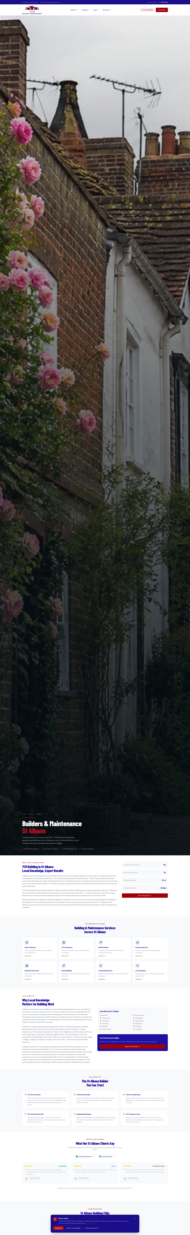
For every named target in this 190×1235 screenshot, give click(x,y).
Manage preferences (91, 1228)
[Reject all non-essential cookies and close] (135, 1218)
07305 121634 (164, 2)
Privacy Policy (90, 1223)
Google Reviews (106, 1156)
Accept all (58, 1228)
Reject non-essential (73, 1228)
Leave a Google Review (107, 1193)
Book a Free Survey (131, 1046)
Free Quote (162, 10)
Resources (106, 10)
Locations (84, 10)
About (95, 10)
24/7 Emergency (148, 10)
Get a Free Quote (143, 895)
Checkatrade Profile (83, 1156)
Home (23, 814)
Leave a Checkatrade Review (82, 1193)
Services (73, 10)
